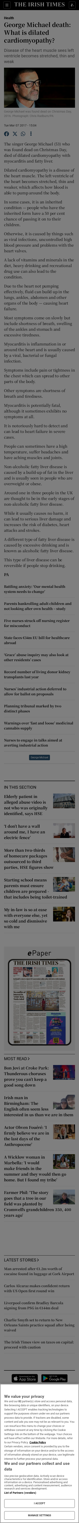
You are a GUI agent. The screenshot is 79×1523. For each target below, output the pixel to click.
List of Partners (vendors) (20, 1492)
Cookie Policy (37, 1442)
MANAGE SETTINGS (39, 1515)
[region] (39, 1453)
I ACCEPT (39, 1503)
